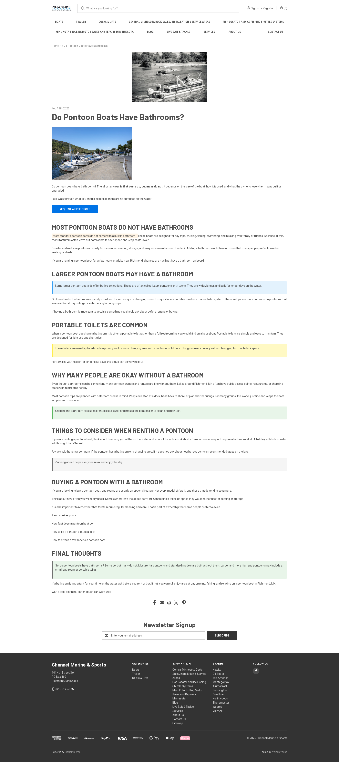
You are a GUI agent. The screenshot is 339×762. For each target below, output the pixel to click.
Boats (59, 21)
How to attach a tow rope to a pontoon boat (78, 540)
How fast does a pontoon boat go (72, 523)
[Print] (169, 602)
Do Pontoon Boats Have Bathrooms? (118, 117)
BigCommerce (72, 752)
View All (217, 710)
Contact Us (275, 31)
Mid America (220, 677)
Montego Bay (221, 682)
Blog (150, 31)
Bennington (220, 690)
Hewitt (217, 669)
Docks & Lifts (107, 21)
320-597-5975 (65, 689)
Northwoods (220, 698)
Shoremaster (221, 702)
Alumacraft (220, 686)
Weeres (217, 706)
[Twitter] (176, 602)
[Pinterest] (184, 602)
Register (268, 8)
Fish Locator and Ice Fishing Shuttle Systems (253, 21)
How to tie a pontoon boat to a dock (73, 531)
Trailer (81, 21)
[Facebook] (155, 602)
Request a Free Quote (74, 209)
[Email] (162, 602)
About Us (235, 31)
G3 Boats (218, 673)
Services (209, 31)
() (285, 8)
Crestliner (219, 694)
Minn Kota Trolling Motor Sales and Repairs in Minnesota (95, 31)
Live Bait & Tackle (178, 31)
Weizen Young (279, 752)
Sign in (255, 8)
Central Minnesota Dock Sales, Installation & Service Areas (169, 21)
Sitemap (177, 723)
